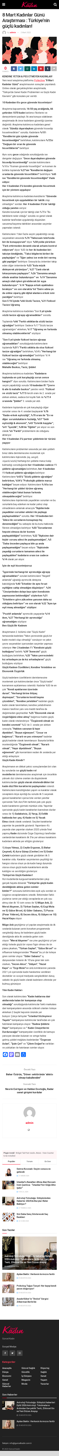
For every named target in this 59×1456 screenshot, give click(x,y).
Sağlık (44, 1372)
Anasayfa (6, 1368)
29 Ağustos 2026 (24, 1278)
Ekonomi (6, 1376)
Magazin (25, 1380)
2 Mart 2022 (26, 32)
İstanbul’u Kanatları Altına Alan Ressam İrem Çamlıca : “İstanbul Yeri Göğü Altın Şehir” (36, 1185)
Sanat (43, 1376)
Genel (5, 1380)
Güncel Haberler (6, 1385)
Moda (24, 1384)
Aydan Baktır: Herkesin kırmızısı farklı (36, 1274)
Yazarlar (45, 1384)
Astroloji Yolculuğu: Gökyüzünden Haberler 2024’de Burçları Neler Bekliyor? (34, 1201)
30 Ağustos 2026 (12, 1266)
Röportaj (45, 1368)
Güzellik (25, 1372)
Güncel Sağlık (28, 1368)
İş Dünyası (26, 1376)
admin (13, 32)
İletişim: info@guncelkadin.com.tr (17, 1443)
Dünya (5, 1372)
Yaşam (44, 1380)
